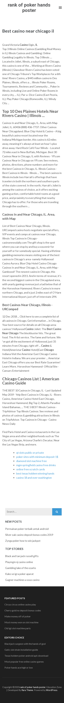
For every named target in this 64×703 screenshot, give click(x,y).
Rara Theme (27, 690)
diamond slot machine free (31, 461)
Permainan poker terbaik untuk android (27, 528)
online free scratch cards (30, 469)
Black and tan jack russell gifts (22, 556)
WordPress (51, 690)
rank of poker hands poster (29, 7)
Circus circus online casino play (20, 604)
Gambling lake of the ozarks (20, 568)
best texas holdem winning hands (35, 473)
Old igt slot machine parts (17, 628)
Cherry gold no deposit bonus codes (22, 610)
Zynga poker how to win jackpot (22, 540)
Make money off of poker (17, 616)
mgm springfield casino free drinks (36, 465)
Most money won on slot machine (21, 622)
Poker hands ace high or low (18, 667)
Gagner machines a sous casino (22, 579)
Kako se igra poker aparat (19, 573)
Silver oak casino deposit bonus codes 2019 (29, 534)
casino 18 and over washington (34, 477)
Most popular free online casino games (24, 661)
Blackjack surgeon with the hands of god (25, 643)
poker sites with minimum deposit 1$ (37, 456)
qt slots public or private (30, 452)
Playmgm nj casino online (19, 562)
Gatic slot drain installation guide (21, 649)
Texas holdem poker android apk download (26, 655)
